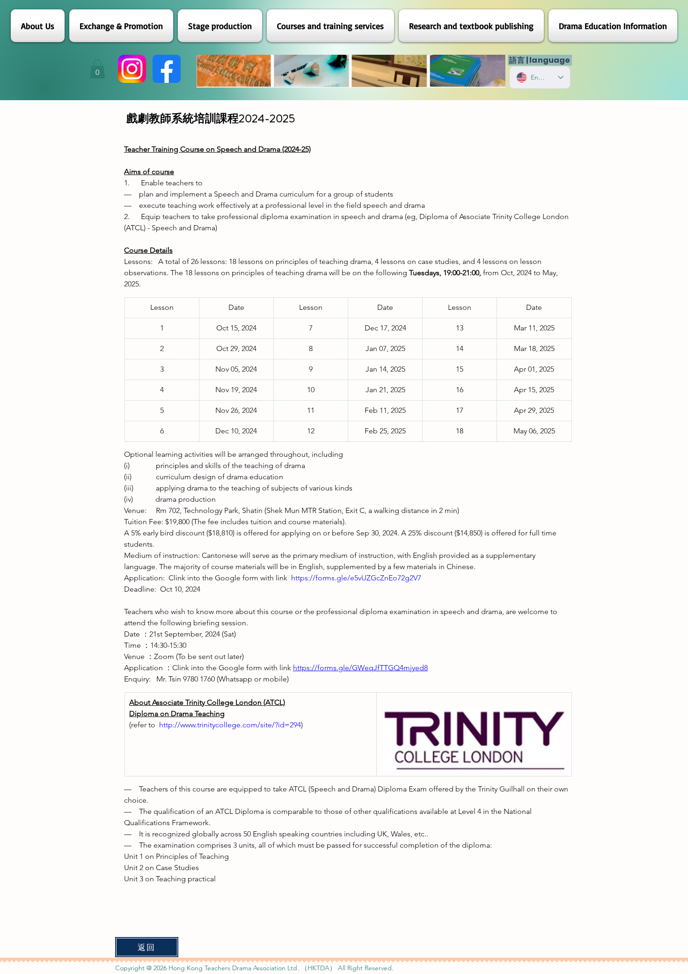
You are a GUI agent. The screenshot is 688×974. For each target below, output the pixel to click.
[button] (97, 69)
